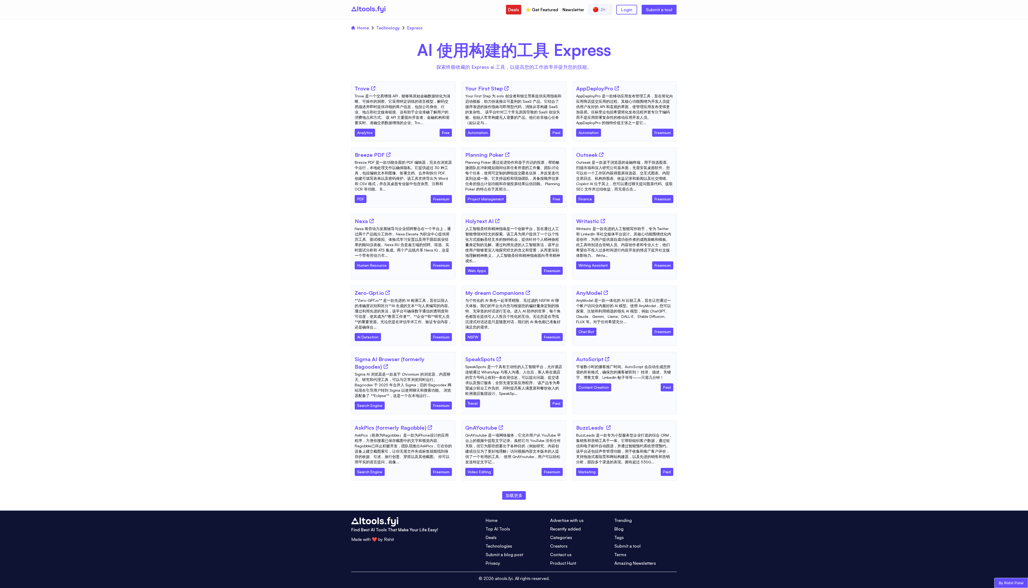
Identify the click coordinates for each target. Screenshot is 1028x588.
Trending (623, 520)
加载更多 (514, 495)
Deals (513, 9)
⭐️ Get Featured (542, 9)
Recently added (565, 529)
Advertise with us (567, 520)
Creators (559, 546)
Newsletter (573, 9)
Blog (618, 529)
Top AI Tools (498, 529)
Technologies (499, 546)
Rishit (389, 539)
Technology (388, 27)
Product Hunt (563, 563)
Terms (620, 554)
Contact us (561, 554)
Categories (561, 537)
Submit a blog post (504, 554)
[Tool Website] (373, 88)
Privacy (493, 563)
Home (363, 27)
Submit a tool (659, 9)
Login (626, 9)
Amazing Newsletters (635, 563)
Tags (619, 537)
